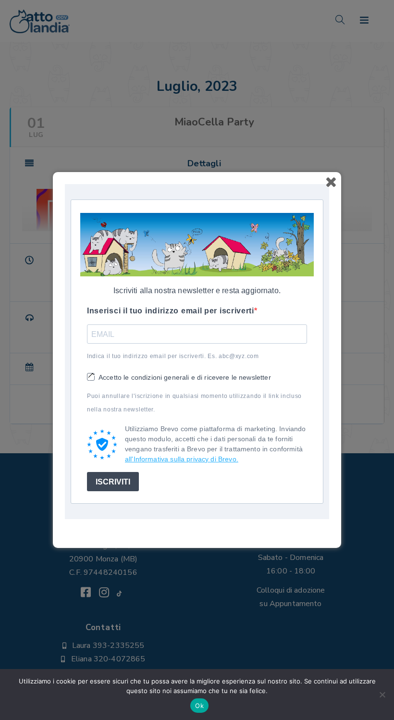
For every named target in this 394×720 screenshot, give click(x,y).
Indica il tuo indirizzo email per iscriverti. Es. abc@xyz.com (173, 356)
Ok (199, 705)
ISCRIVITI (113, 482)
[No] (382, 694)
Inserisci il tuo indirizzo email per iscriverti (170, 311)
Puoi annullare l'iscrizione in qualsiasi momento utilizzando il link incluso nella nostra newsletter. (194, 403)
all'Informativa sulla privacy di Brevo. (181, 459)
